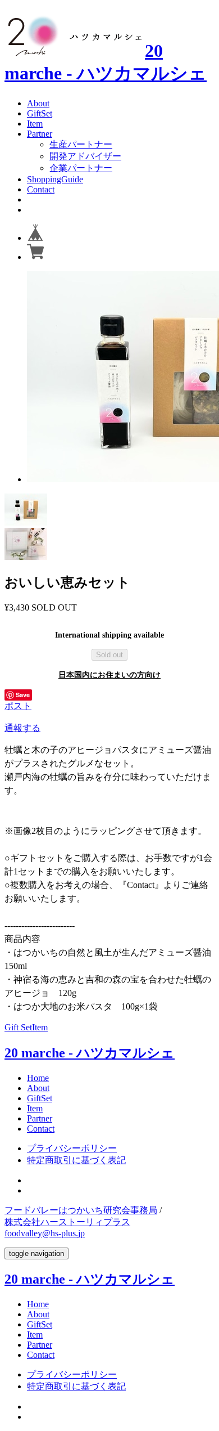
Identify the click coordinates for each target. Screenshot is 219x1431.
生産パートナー (80, 144)
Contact (40, 189)
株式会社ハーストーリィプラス (67, 1222)
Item (35, 123)
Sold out (109, 655)
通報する (22, 728)
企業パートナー (80, 168)
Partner (39, 133)
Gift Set (18, 1027)
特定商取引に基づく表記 (76, 1160)
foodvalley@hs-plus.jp (44, 1233)
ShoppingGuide (55, 179)
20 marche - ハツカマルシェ (89, 1053)
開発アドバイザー (85, 156)
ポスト (17, 706)
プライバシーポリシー (72, 1148)
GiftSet (39, 113)
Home (38, 1078)
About (38, 103)
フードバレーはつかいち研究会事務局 (80, 1210)
